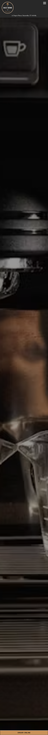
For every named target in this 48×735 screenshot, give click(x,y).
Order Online (24, 733)
